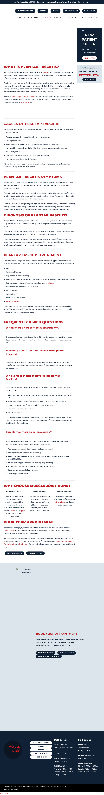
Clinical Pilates (82, 5)
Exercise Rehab (94, 5)
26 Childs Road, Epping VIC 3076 (84, 748)
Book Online (89, 11)
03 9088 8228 (89, 755)
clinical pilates (60, 502)
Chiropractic (49, 5)
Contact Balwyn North (49, 656)
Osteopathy (38, 5)
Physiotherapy (28, 5)
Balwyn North (71, 11)
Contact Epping (67, 653)
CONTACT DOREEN (14, 553)
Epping (55, 11)
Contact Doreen (45, 653)
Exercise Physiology (61, 5)
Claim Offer (89, 58)
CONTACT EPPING (35, 553)
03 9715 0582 (65, 758)
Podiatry (72, 5)
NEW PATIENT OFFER (25, 11)
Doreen (43, 11)
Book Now (89, 79)
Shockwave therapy (13, 301)
